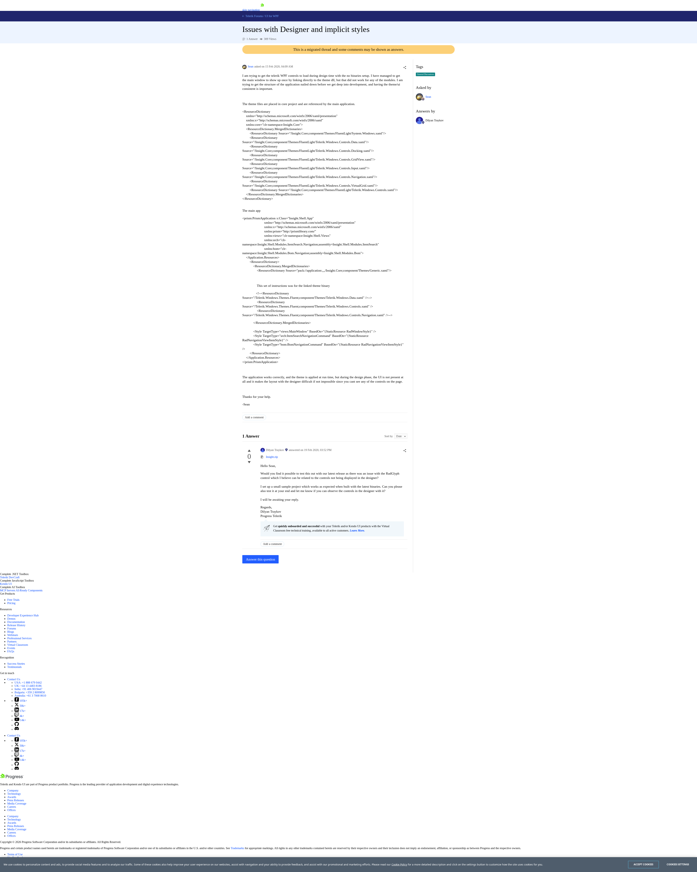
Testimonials (14, 666)
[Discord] (17, 729)
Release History (16, 625)
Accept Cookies (643, 864)
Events (11, 648)
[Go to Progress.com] (12, 778)
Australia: (30, 695)
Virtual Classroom (17, 644)
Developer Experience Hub (23, 615)
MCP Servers (7, 590)
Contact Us (13, 679)
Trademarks (237, 848)
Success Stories (16, 663)
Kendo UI (6, 583)
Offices (11, 810)
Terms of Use (15, 854)
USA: (28, 682)
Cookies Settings (678, 864)
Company (13, 790)
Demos (11, 618)
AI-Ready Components (29, 590)
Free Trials (13, 599)
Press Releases (15, 800)
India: (28, 689)
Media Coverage (16, 803)
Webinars (12, 635)
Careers (11, 806)
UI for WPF (272, 16)
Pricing (11, 603)
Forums (11, 628)
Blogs (10, 631)
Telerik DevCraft (9, 577)
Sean (250, 66)
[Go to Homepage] (262, 9)
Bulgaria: (30, 692)
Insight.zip (272, 456)
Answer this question (260, 559)
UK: (28, 685)
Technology (14, 793)
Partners (12, 641)
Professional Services (19, 638)
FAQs (10, 651)
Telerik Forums (254, 16)
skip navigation (251, 9)
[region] (348, 864)
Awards (11, 797)
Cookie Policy (399, 864)
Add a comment (254, 417)
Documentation (16, 621)
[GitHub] (17, 725)
